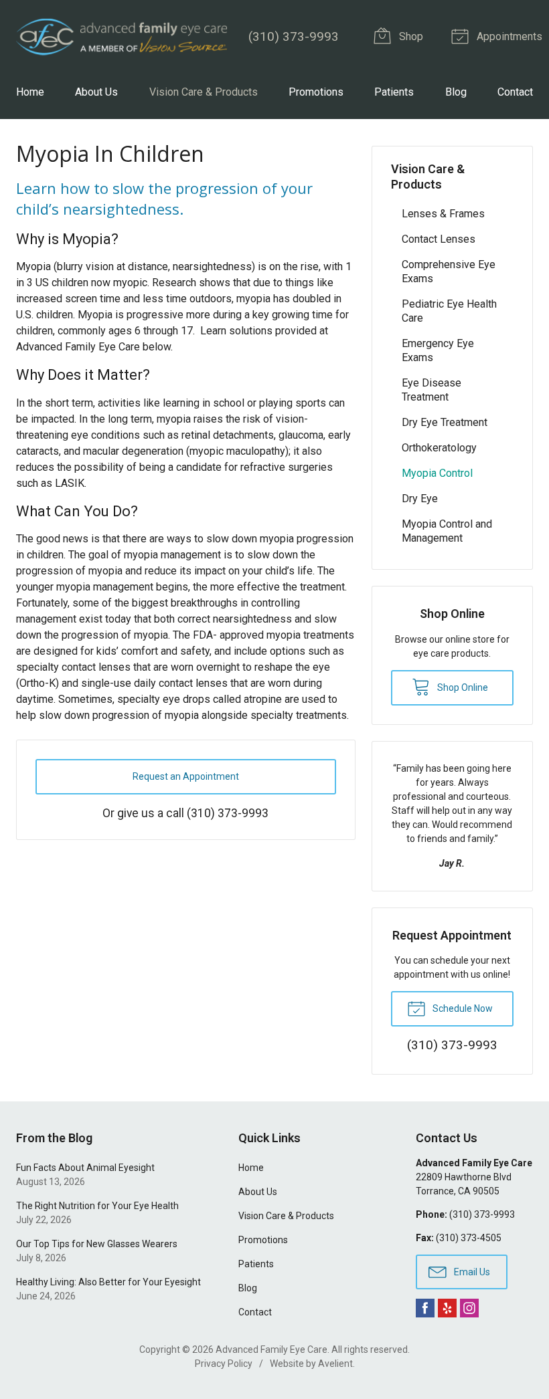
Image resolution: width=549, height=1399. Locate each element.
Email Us (471, 1272)
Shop (409, 36)
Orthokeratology (439, 447)
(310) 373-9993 (293, 36)
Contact (515, 92)
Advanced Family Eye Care (271, 1349)
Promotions (316, 92)
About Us (96, 92)
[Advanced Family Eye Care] (121, 37)
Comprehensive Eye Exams (448, 271)
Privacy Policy (223, 1363)
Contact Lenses (438, 239)
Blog (456, 92)
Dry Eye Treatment (444, 422)
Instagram (469, 1308)
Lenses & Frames (443, 213)
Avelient (335, 1363)
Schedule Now (461, 1008)
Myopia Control (437, 473)
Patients (394, 92)
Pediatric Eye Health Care (449, 311)
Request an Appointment (186, 776)
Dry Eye (420, 498)
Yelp (447, 1308)
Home (30, 92)
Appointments (508, 36)
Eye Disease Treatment (431, 389)
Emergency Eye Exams (438, 350)
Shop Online (461, 687)
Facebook (425, 1308)
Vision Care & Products (203, 92)
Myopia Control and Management (447, 531)
